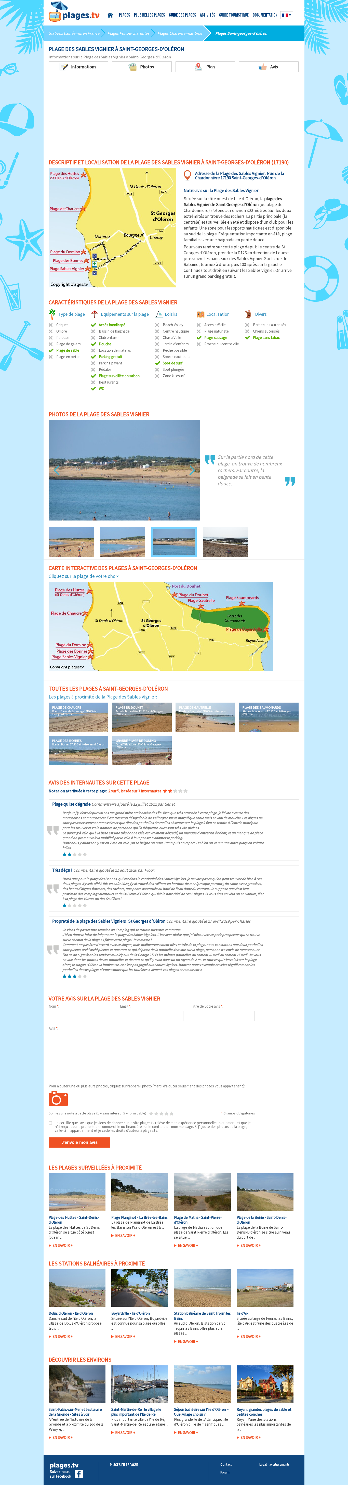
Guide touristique (234, 15)
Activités (207, 15)
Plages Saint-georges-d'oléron (241, 33)
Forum (225, 1472)
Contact (226, 1464)
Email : (125, 1006)
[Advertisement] (174, 110)
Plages (124, 15)
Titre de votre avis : (207, 1006)
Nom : (54, 1006)
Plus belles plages (149, 15)
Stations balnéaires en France (74, 33)
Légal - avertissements (274, 1464)
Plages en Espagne (124, 1465)
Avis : (53, 1028)
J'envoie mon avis (79, 1142)
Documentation (265, 15)
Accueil (111, 15)
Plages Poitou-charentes (128, 33)
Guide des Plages (182, 15)
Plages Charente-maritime (179, 33)
